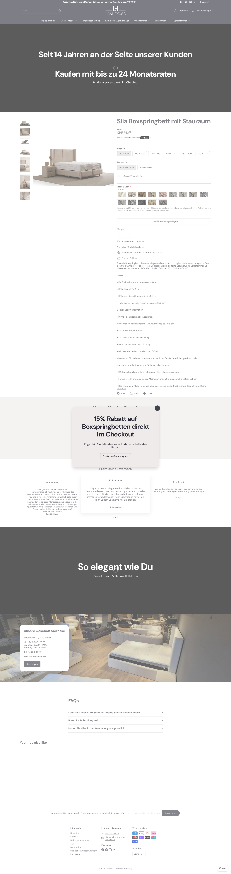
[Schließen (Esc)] (157, 408)
